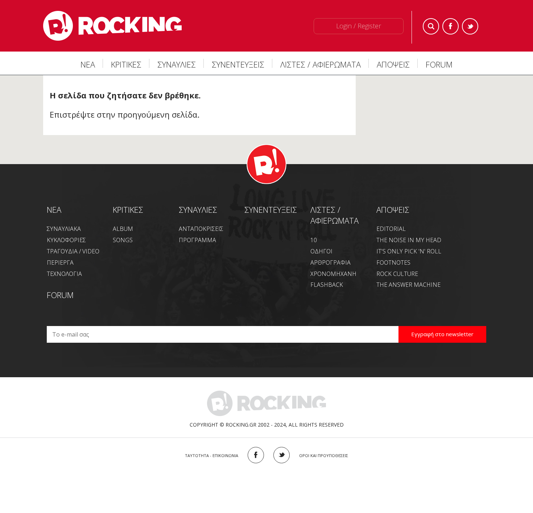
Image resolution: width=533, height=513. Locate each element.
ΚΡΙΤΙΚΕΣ (126, 64)
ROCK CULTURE (397, 274)
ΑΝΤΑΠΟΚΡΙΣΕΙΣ (201, 229)
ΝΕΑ (87, 64)
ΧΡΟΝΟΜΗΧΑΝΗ (333, 274)
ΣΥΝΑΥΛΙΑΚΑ (64, 229)
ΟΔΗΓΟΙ (321, 251)
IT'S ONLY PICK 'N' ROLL (408, 251)
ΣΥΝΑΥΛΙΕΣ (176, 64)
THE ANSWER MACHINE (408, 285)
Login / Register (358, 25)
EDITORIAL (391, 229)
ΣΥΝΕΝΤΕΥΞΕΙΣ (238, 64)
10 (313, 240)
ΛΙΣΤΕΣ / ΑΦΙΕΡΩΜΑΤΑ (320, 64)
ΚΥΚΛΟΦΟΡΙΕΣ (66, 240)
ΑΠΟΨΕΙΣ (393, 64)
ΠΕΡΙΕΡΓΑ (60, 262)
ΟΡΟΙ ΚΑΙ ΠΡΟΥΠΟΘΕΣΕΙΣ (323, 455)
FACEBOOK (256, 455)
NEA (54, 209)
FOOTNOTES (393, 262)
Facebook (450, 26)
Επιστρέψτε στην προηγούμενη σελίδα (123, 114)
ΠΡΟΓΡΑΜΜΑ (197, 240)
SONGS (123, 240)
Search (431, 26)
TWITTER (281, 455)
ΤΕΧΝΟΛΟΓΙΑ (64, 274)
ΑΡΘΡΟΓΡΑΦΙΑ (330, 262)
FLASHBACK (326, 285)
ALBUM (123, 229)
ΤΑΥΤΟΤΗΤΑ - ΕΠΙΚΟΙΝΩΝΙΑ (211, 455)
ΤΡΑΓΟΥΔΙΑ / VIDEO (73, 251)
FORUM (439, 64)
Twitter (470, 26)
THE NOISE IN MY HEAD (408, 240)
